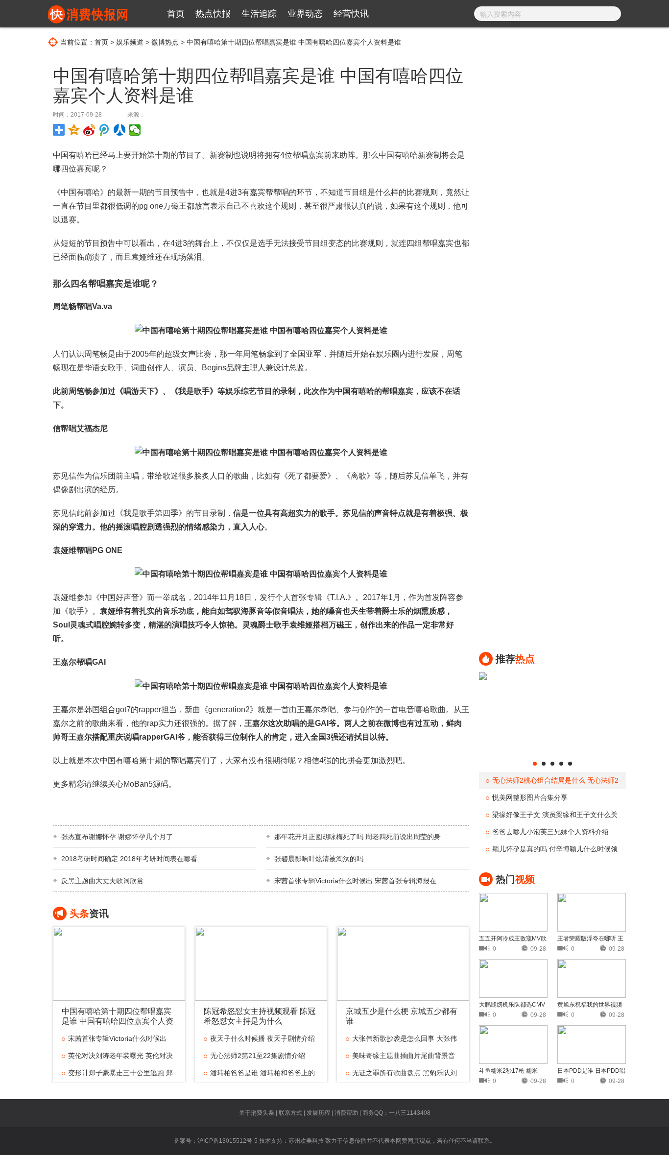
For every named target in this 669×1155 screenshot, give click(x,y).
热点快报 (213, 14)
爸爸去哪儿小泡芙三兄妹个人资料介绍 (550, 832)
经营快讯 (351, 14)
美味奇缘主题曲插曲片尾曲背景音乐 (400, 1058)
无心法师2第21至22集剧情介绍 (257, 1055)
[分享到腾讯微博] (104, 130)
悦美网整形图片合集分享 (530, 797)
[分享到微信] (135, 130)
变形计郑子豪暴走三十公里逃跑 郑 (120, 1073)
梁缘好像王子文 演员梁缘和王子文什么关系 (552, 817)
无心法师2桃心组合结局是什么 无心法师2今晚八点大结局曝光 (552, 782)
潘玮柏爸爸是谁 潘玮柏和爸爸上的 (262, 1073)
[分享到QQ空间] (74, 130)
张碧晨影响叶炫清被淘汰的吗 (318, 859)
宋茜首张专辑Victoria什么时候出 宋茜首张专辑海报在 (355, 881)
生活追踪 (259, 14)
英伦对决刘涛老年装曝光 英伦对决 (120, 1055)
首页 (176, 14)
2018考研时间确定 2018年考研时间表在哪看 (129, 859)
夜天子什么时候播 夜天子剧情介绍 (262, 1038)
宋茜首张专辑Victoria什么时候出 (117, 1038)
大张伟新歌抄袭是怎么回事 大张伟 (404, 1038)
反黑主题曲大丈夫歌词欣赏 (102, 881)
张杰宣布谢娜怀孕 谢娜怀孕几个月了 (117, 837)
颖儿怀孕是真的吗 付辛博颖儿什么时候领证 (552, 851)
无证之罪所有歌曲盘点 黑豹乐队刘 (404, 1073)
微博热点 (165, 42)
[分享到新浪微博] (89, 130)
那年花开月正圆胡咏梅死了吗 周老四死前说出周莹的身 (357, 837)
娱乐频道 (129, 42)
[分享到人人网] (120, 130)
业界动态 (305, 14)
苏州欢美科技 (306, 1140)
